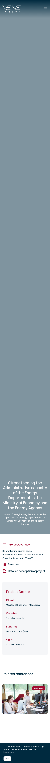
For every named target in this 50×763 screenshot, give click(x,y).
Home (7, 514)
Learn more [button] (9, 752)
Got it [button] (7, 758)
